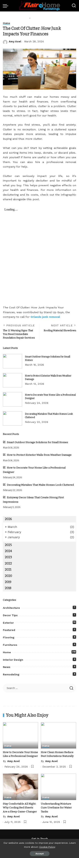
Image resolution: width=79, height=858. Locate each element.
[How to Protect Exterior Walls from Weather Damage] (12, 380)
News (6, 666)
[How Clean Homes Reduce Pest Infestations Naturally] (58, 735)
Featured (9, 629)
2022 (8, 563)
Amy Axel (15, 41)
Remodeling (11, 674)
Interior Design (13, 659)
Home (6, 23)
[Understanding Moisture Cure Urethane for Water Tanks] (58, 787)
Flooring (8, 637)
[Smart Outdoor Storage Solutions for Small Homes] (12, 361)
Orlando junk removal (45, 316)
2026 (8, 519)
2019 (8, 582)
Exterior (8, 622)
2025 (8, 545)
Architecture (11, 607)
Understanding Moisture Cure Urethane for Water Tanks (56, 807)
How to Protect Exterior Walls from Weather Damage (39, 454)
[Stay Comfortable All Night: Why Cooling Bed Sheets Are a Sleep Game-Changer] (20, 787)
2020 (8, 576)
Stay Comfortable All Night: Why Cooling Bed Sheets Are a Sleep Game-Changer (20, 807)
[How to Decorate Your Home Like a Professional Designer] (12, 399)
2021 (8, 569)
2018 (8, 588)
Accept (39, 853)
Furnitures (10, 644)
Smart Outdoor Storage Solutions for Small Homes (37, 442)
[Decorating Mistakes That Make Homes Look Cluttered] (12, 418)
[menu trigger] (6, 5)
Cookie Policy (47, 846)
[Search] (74, 5)
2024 (8, 551)
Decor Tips (10, 615)
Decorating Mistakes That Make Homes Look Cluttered (40, 484)
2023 (8, 557)
